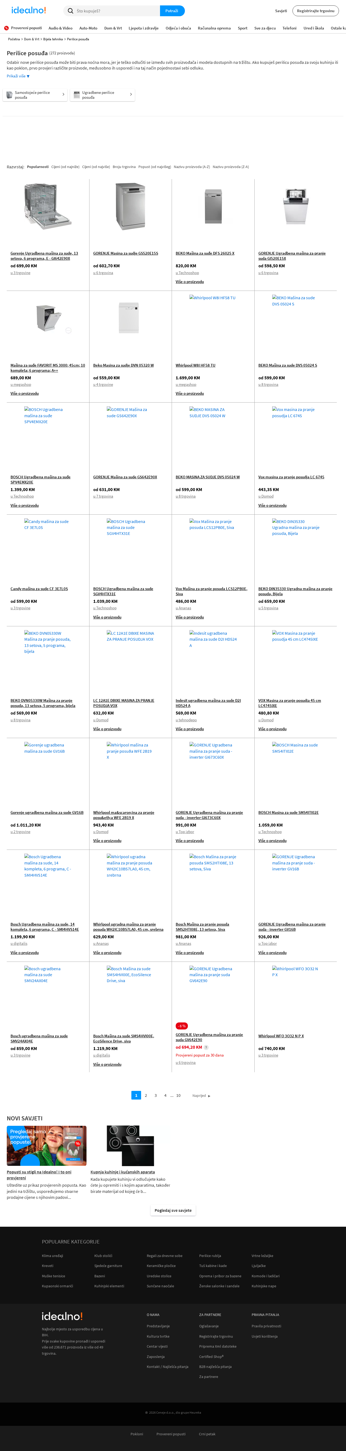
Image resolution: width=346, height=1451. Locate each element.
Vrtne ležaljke (262, 1255)
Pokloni (137, 1434)
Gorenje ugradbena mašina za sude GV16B (47, 812)
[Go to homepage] (28, 10)
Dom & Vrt (31, 39)
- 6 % (182, 1026)
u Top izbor (185, 831)
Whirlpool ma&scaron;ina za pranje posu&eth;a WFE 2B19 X (123, 815)
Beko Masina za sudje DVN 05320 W (123, 365)
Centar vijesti (157, 1346)
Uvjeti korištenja (265, 1336)
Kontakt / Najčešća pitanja (167, 1366)
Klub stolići (103, 1255)
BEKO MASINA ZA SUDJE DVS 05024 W (208, 476)
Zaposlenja (156, 1356)
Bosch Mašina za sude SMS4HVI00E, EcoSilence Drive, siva (123, 1038)
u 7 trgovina (103, 496)
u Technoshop (187, 272)
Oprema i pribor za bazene (220, 1276)
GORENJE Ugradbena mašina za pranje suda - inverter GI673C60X (209, 815)
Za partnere (208, 1376)
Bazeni (99, 1276)
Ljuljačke (259, 1265)
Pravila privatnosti (266, 1326)
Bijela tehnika (53, 39)
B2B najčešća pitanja (215, 1366)
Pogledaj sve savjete (173, 1210)
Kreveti (47, 1265)
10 (178, 1095)
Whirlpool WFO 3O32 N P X (281, 1035)
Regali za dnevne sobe (164, 1255)
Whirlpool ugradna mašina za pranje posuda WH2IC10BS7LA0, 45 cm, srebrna (128, 927)
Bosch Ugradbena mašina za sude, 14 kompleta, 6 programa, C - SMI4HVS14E (45, 927)
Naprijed (199, 1095)
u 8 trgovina (268, 384)
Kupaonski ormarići (57, 1286)
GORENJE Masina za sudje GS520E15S (125, 253)
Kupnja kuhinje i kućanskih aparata (123, 1171)
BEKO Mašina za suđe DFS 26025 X (205, 253)
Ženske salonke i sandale (219, 1286)
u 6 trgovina (103, 272)
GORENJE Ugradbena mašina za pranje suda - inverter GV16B (292, 927)
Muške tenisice (53, 1276)
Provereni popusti (171, 1434)
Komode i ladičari (266, 1276)
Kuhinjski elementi (109, 1286)
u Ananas (183, 607)
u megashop (21, 384)
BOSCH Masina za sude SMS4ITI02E (288, 812)
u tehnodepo (186, 719)
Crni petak (207, 1434)
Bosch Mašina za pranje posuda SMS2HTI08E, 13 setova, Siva (202, 927)
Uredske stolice (159, 1276)
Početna (14, 39)
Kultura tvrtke (158, 1336)
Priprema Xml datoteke (218, 1346)
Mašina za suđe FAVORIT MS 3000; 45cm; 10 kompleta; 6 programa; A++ (48, 368)
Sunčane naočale (160, 1286)
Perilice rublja (210, 1255)
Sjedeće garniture (108, 1265)
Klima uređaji (52, 1255)
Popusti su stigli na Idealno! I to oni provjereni (39, 1174)
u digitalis (19, 943)
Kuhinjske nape (264, 1286)
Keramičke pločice (161, 1265)
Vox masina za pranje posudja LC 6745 (291, 476)
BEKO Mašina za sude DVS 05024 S (287, 365)
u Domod (266, 496)
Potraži (171, 10)
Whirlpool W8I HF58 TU (195, 365)
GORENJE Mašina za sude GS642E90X (125, 476)
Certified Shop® (211, 1356)
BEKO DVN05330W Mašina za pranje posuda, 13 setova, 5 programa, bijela (43, 703)
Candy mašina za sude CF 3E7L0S (39, 588)
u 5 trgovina (268, 607)
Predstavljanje (158, 1326)
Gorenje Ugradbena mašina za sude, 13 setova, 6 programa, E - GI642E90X (44, 256)
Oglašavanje (209, 1326)
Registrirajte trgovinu (315, 10)
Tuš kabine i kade (213, 1265)
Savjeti (281, 10)
